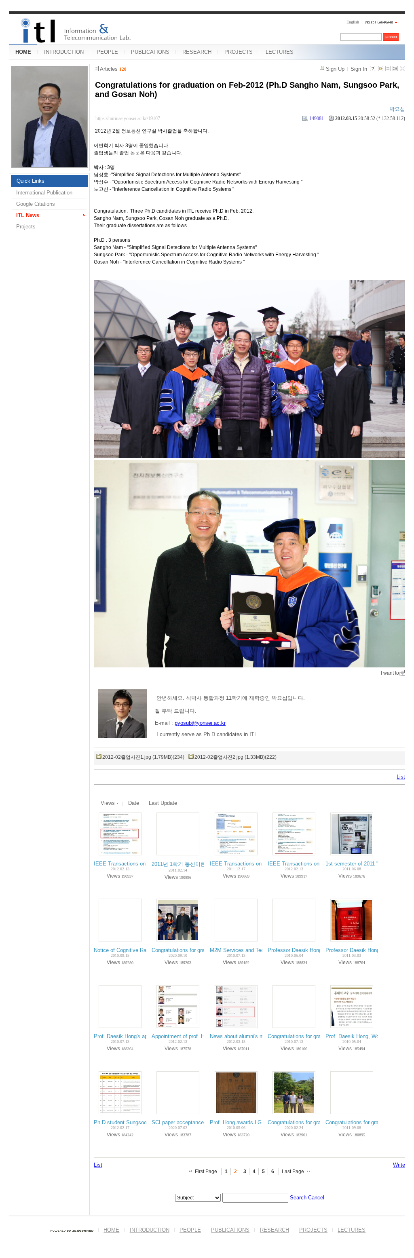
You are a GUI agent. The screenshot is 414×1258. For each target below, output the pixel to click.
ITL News (27, 215)
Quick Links (30, 181)
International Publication (44, 193)
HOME (23, 52)
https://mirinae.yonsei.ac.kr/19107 (127, 118)
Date (133, 803)
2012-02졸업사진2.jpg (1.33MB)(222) (235, 757)
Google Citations (35, 204)
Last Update (163, 803)
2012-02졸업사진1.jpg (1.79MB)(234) (143, 757)
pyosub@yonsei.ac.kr (200, 723)
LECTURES (280, 52)
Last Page (293, 1171)
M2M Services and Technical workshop (256, 950)
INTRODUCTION (64, 52)
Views (108, 803)
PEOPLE (107, 52)
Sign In (359, 69)
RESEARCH (196, 52)
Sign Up (335, 69)
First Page (206, 1171)
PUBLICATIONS (150, 52)
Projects (26, 227)
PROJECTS (238, 52)
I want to (390, 673)
